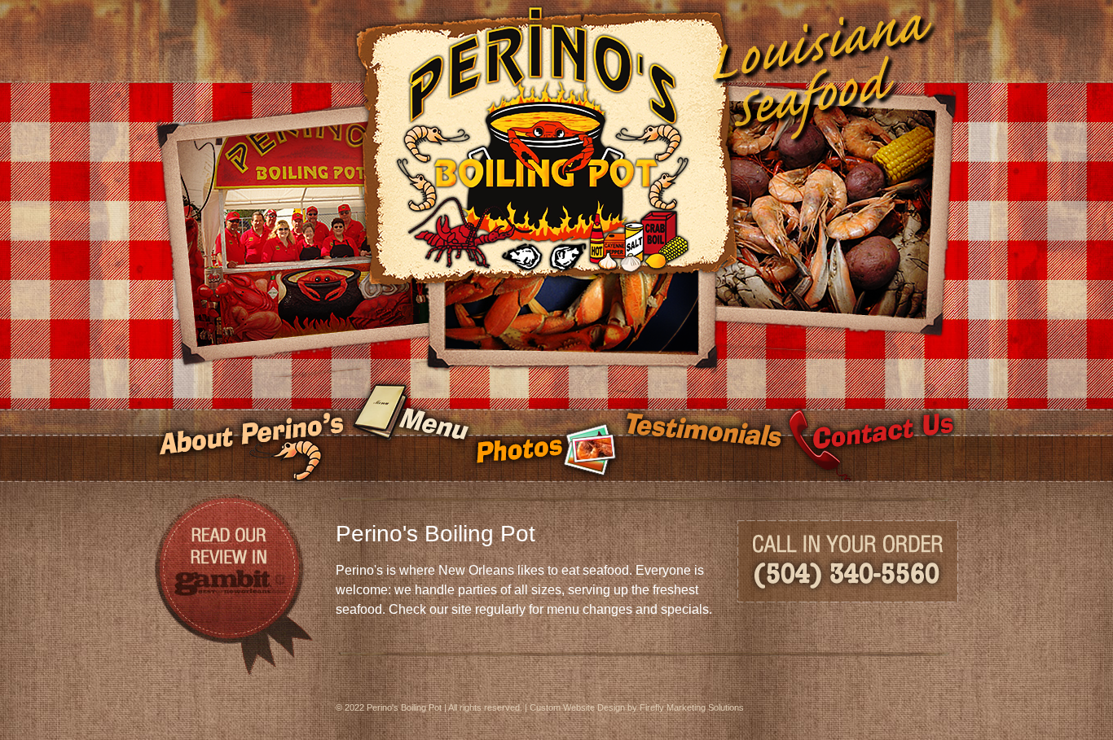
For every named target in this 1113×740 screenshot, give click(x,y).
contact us (871, 432)
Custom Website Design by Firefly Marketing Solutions (637, 707)
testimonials (703, 432)
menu (410, 432)
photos (546, 432)
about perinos (252, 432)
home (556, 89)
